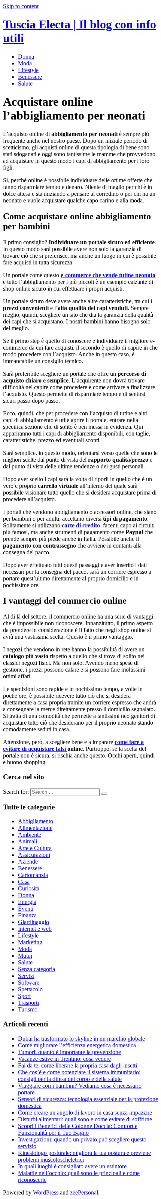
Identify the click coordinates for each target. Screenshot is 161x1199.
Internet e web (35, 929)
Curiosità (28, 888)
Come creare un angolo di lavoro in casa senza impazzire (85, 1112)
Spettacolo (30, 989)
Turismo (27, 1009)
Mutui (25, 955)
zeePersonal (84, 1192)
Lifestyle (28, 70)
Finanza (27, 915)
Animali (27, 841)
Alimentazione (35, 828)
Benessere (30, 77)
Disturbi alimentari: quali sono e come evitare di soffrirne (85, 1119)
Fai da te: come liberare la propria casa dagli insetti (77, 1065)
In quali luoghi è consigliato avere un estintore (72, 1166)
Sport (24, 996)
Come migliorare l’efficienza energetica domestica (77, 1045)
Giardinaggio (33, 922)
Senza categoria (36, 969)
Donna (26, 56)
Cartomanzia (33, 875)
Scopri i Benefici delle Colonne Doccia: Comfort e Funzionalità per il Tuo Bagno (77, 1129)
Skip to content (21, 6)
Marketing (30, 942)
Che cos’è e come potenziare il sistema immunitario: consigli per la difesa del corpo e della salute (79, 1075)
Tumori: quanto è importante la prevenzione (69, 1052)
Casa (24, 882)
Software (28, 982)
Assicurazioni (34, 855)
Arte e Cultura (35, 848)
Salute (25, 83)
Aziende (28, 861)
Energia (27, 902)
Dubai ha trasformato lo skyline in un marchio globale (81, 1038)
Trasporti (28, 1003)
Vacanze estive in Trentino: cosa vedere (64, 1059)
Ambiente (29, 834)
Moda (25, 63)
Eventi (25, 908)
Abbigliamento (35, 821)
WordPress (45, 1192)
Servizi (26, 976)
